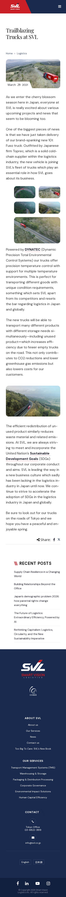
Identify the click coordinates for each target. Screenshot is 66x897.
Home (9, 53)
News (33, 736)
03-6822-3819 (33, 829)
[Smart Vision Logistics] (15, 3)
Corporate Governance (33, 785)
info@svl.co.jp (33, 842)
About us (33, 724)
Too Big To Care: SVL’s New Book (33, 748)
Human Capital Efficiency (33, 797)
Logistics (22, 53)
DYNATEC (32, 249)
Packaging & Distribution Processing (33, 779)
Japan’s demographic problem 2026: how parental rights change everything (36, 601)
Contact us (33, 742)
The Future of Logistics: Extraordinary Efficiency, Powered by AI (37, 617)
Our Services (33, 730)
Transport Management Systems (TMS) (33, 767)
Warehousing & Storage (33, 773)
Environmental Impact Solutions (33, 791)
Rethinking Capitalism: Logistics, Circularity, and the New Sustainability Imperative (33, 634)
